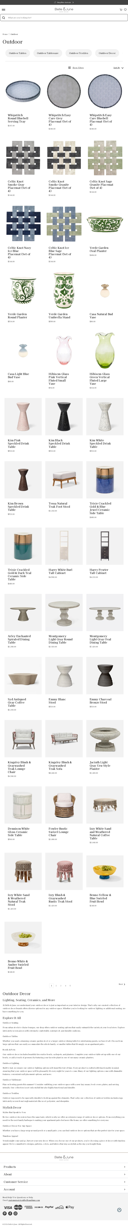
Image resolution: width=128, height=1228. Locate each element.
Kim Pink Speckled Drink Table (18, 443)
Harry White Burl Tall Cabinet (60, 571)
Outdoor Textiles (50, 53)
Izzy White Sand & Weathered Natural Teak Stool (19, 899)
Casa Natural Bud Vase (101, 315)
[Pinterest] (5, 1213)
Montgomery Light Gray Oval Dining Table (100, 639)
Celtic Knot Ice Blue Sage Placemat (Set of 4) (60, 252)
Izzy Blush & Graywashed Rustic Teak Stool (60, 898)
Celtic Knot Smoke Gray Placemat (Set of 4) (19, 186)
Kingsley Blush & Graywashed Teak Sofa (60, 765)
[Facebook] (10, 1213)
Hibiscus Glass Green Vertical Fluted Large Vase (100, 378)
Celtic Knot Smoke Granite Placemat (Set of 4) (60, 186)
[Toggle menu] (4, 9)
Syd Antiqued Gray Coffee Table (17, 702)
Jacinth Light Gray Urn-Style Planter (100, 765)
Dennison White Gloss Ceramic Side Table (19, 832)
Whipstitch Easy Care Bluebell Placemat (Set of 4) (101, 119)
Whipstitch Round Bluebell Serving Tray (18, 118)
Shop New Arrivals (64, 2)
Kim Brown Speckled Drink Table (18, 506)
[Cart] (121, 9)
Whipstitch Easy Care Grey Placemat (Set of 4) (60, 119)
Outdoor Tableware (19, 53)
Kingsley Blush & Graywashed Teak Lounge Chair (19, 767)
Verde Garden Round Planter (17, 315)
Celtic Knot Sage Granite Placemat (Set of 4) (101, 184)
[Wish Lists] (125, 9)
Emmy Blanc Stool (57, 701)
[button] (119, 1210)
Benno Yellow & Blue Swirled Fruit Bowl (100, 898)
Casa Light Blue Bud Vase (18, 375)
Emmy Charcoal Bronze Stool (101, 701)
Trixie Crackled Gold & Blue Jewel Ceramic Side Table (100, 508)
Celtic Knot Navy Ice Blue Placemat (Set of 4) (19, 252)
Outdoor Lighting (108, 53)
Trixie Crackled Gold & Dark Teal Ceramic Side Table (19, 574)
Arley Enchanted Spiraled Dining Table (19, 639)
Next (121, 984)
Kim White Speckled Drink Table (100, 443)
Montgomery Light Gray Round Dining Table (60, 639)
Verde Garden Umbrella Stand (59, 315)
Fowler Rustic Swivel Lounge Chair (58, 832)
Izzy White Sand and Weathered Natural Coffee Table (100, 833)
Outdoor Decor (79, 53)
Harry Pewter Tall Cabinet (99, 571)
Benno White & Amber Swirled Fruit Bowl (18, 964)
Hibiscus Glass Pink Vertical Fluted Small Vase (59, 378)
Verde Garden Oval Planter (99, 249)
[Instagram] (16, 1213)
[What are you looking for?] (3, 17)
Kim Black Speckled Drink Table (59, 443)
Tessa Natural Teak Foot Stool (59, 505)
